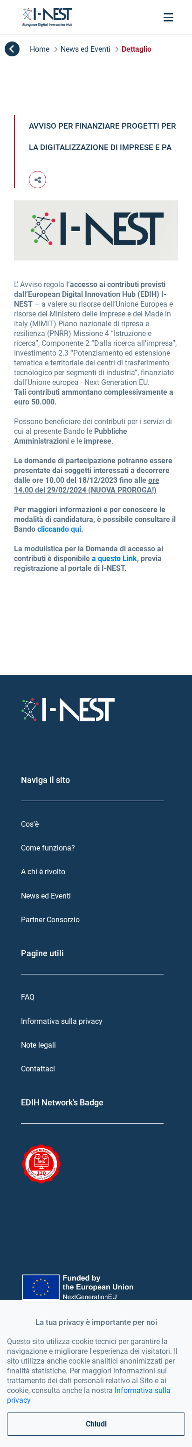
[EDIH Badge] (41, 1164)
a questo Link (114, 558)
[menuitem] (96, 824)
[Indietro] (12, 49)
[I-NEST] (47, 17)
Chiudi (96, 1424)
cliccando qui (59, 529)
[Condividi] (37, 179)
